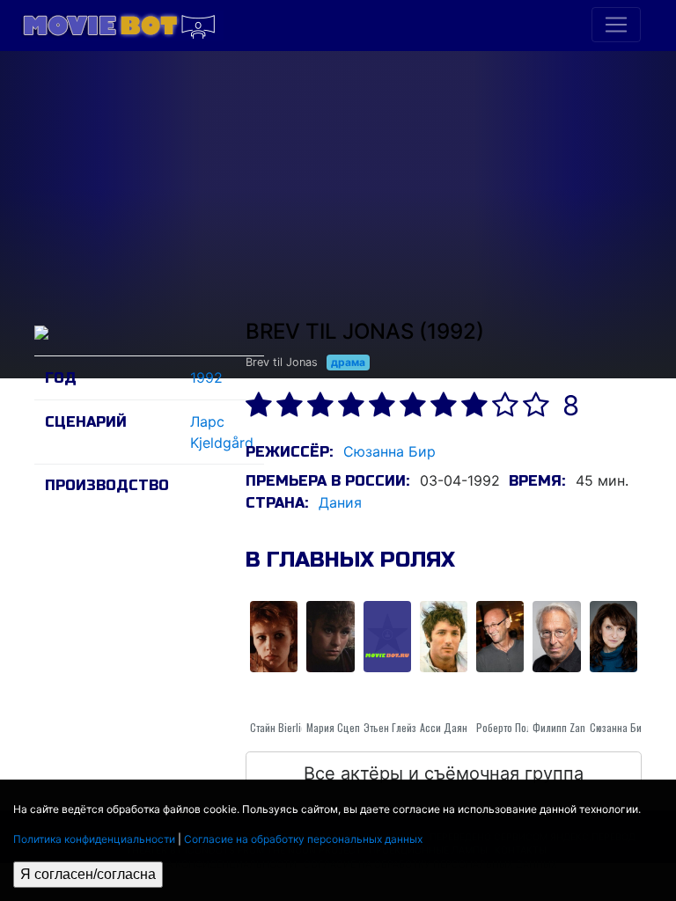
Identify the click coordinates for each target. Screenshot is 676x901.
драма (348, 362)
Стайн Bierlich (281, 727)
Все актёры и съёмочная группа (444, 773)
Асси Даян (443, 727)
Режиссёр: (289, 451)
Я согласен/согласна (88, 874)
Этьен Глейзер (395, 727)
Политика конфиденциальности (94, 839)
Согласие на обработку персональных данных (303, 839)
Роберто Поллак (511, 727)
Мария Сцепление (346, 727)
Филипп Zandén (567, 727)
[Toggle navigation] (616, 24)
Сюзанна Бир (389, 451)
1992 (206, 377)
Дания (340, 502)
